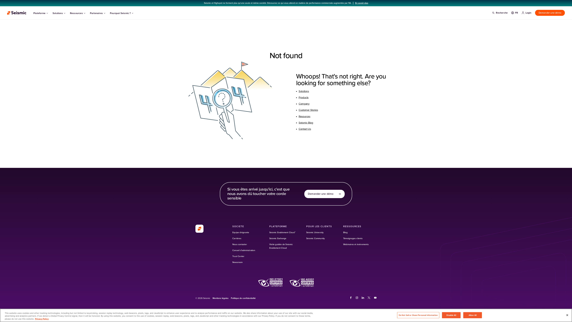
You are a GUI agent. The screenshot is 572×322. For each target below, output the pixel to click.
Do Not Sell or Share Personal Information (418, 315)
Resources (304, 116)
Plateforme (39, 13)
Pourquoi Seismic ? (120, 13)
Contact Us (305, 129)
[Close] (567, 315)
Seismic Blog (306, 122)
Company (304, 104)
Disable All (451, 315)
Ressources (76, 13)
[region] (286, 315)
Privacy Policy (42, 319)
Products (303, 97)
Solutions (58, 13)
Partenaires (96, 13)
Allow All (473, 315)
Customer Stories (308, 110)
